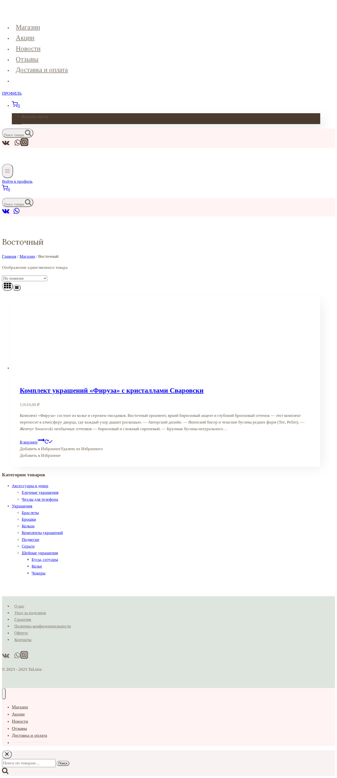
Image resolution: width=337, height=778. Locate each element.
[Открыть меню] (7, 171)
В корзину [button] (29, 442)
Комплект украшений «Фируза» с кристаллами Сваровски (112, 390)
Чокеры (38, 573)
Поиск (62, 763)
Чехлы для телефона (40, 499)
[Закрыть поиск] (7, 754)
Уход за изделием (30, 613)
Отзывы (27, 59)
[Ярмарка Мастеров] (12, 213)
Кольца (28, 526)
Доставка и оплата (42, 70)
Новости (28, 48)
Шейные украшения (40, 553)
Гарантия (22, 619)
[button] (61, 448)
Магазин (28, 27)
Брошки (29, 519)
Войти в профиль (17, 181)
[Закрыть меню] (4, 693)
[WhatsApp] (16, 213)
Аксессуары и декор (30, 485)
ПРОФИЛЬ (12, 93)
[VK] (6, 213)
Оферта (21, 633)
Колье (37, 566)
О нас (19, 606)
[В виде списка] (17, 288)
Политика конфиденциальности (42, 626)
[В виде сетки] (7, 286)
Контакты (22, 639)
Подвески (30, 539)
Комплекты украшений (42, 532)
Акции (25, 37)
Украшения (22, 506)
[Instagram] (24, 144)
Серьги (28, 546)
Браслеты (30, 512)
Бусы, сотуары (45, 559)
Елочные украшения (40, 492)
